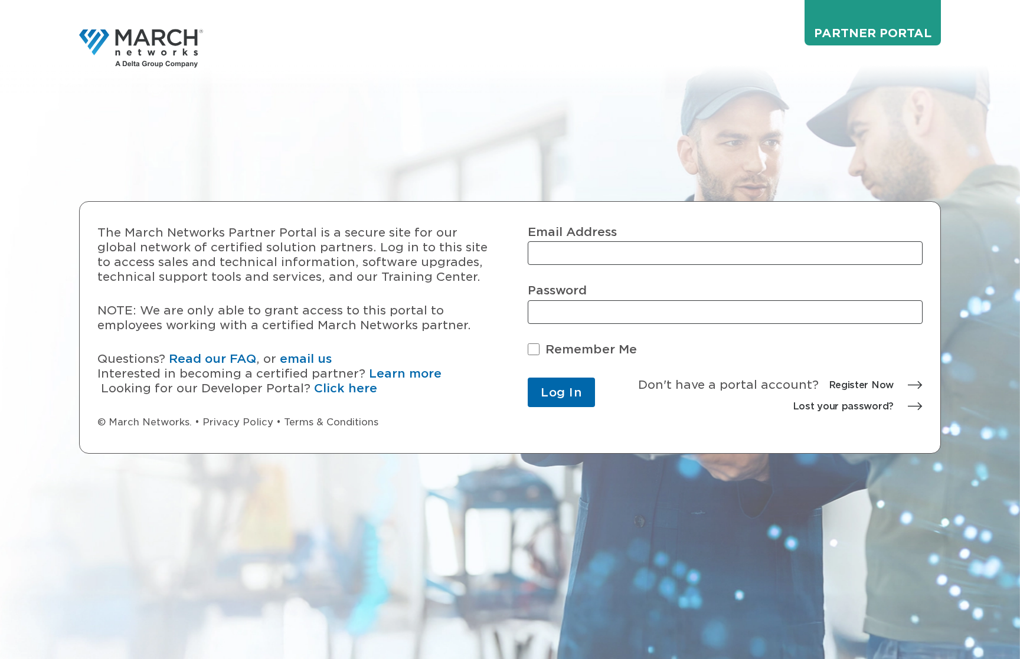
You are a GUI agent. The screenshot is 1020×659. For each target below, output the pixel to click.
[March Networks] (141, 48)
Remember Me (591, 349)
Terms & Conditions (331, 422)
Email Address (572, 232)
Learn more (405, 373)
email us (306, 359)
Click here (345, 388)
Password (557, 290)
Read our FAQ (212, 359)
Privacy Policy (237, 422)
